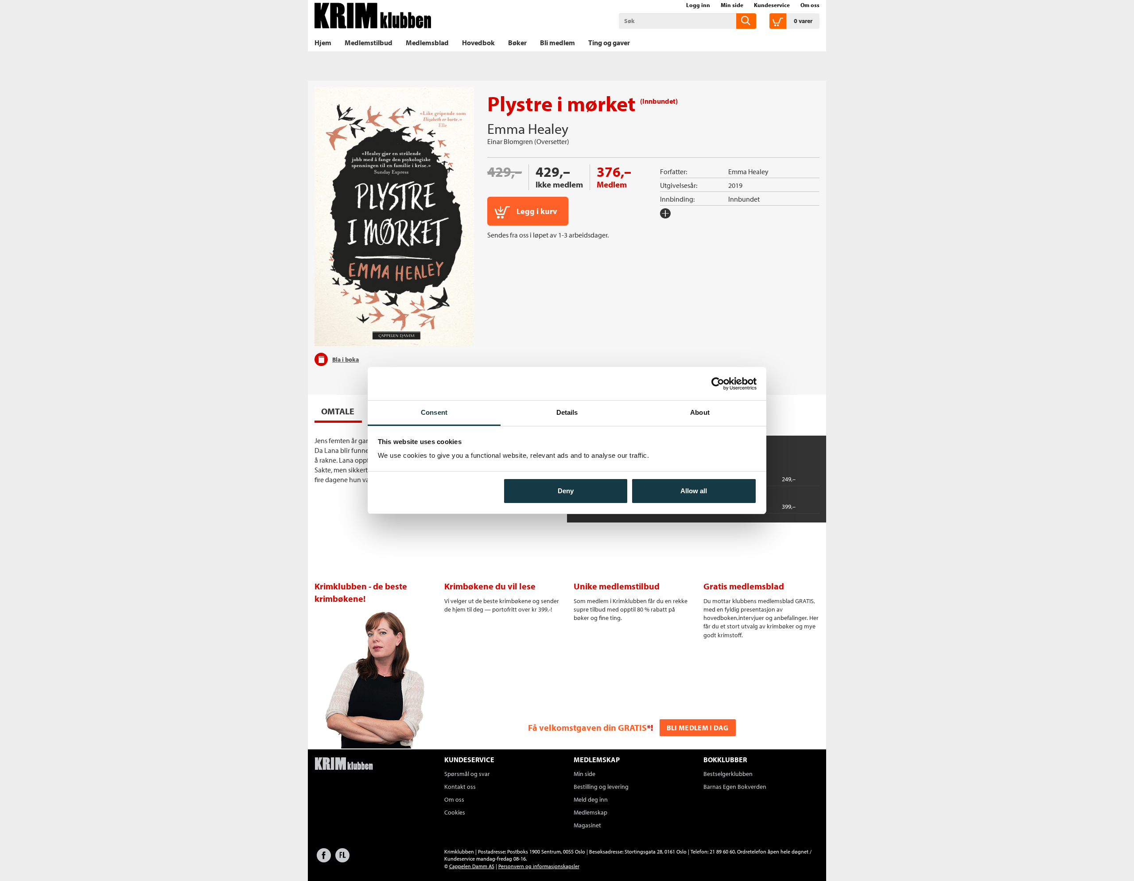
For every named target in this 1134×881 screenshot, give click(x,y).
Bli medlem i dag (698, 727)
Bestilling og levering (601, 787)
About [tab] (700, 412)
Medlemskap (590, 812)
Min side (732, 4)
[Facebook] (324, 859)
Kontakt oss (460, 787)
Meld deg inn (591, 799)
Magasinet (587, 825)
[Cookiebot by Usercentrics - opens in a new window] (718, 383)
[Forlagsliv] (342, 859)
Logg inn (698, 4)
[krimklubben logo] (344, 764)
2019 (735, 185)
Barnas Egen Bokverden (734, 787)
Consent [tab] (434, 412)
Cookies (454, 812)
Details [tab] (567, 412)
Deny (566, 491)
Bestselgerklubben (728, 774)
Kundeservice (772, 4)
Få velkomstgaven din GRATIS (587, 727)
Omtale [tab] (337, 411)
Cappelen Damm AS (471, 866)
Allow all (693, 491)
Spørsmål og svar (467, 774)
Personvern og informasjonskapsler (538, 866)
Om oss (809, 4)
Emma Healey (527, 128)
